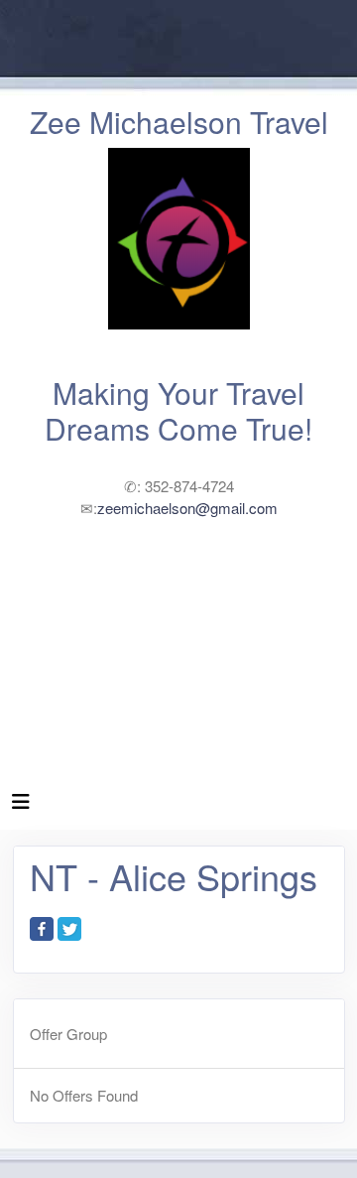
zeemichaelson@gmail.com (187, 507)
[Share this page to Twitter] (69, 929)
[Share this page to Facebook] (42, 929)
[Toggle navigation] (21, 806)
